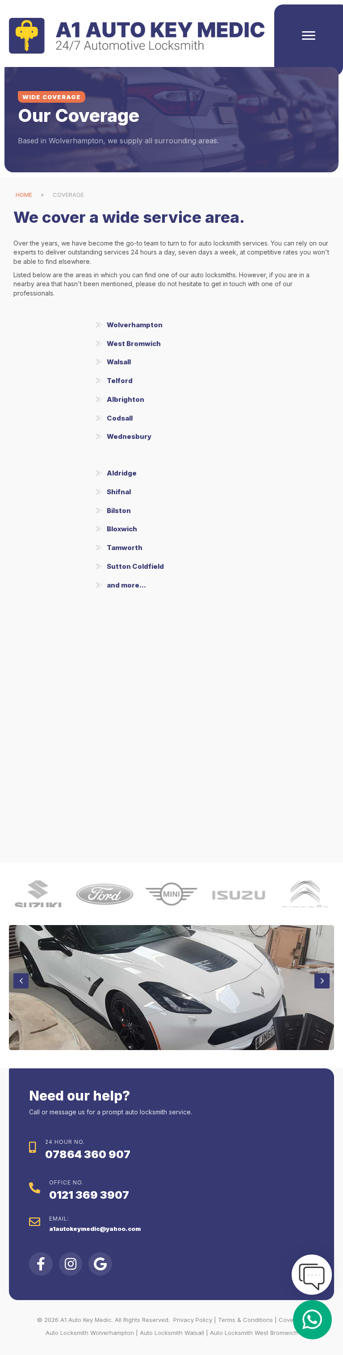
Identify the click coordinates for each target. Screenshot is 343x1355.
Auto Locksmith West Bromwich (254, 1332)
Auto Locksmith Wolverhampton (90, 1332)
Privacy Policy (192, 1319)
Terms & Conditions (245, 1319)
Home (24, 194)
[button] (171, 325)
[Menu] (308, 35)
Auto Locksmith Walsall (172, 1332)
